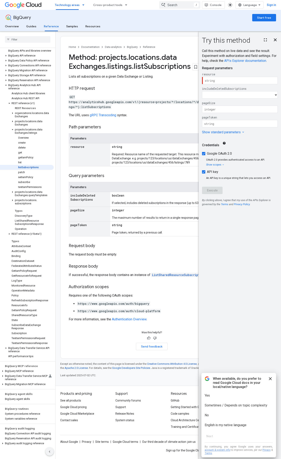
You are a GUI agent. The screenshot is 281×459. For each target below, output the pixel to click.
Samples (72, 26)
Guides (31, 26)
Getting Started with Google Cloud (193, 407)
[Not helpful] (155, 338)
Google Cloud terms (125, 441)
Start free (264, 18)
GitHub (175, 400)
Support (120, 407)
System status (124, 420)
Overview (12, 26)
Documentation (90, 46)
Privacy (86, 441)
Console (216, 5)
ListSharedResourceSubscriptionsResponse (186, 275)
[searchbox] (27, 39)
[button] (27, 55)
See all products (70, 400)
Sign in (271, 5)
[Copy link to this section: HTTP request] (99, 88)
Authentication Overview (129, 319)
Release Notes (124, 413)
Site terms (102, 441)
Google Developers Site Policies (131, 367)
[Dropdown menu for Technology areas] (84, 5)
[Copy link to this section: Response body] (102, 266)
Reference (51, 26)
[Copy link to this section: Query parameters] (108, 176)
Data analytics (113, 46)
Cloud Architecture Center (187, 420)
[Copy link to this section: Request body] (99, 246)
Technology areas (67, 5)
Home (72, 46)
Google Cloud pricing (73, 407)
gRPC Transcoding (103, 115)
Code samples (180, 413)
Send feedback (152, 346)
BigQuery (22, 17)
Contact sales (69, 420)
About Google (69, 441)
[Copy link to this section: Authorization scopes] (113, 287)
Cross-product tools (107, 5)
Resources (92, 26)
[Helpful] (149, 338)
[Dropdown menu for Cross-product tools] (127, 5)
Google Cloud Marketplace (77, 413)
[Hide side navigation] (49, 451)
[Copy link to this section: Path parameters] (105, 127)
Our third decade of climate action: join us (169, 441)
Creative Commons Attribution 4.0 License (172, 363)
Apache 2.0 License (76, 367)
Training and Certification (187, 426)
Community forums (128, 400)
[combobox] (179, 5)
